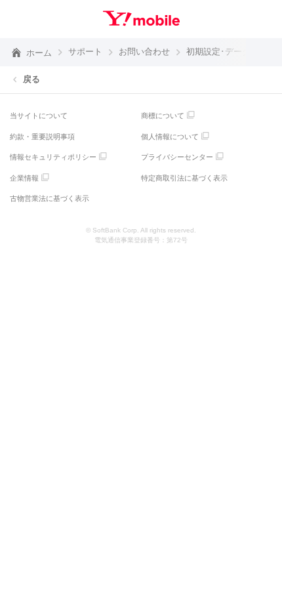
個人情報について (170, 137)
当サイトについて (39, 116)
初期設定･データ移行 (227, 51)
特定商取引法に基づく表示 (184, 178)
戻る (31, 79)
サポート (85, 51)
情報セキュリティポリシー (53, 157)
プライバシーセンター (177, 157)
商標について (162, 116)
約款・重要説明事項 (42, 137)
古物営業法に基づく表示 (49, 198)
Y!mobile (141, 18)
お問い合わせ (144, 51)
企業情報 (24, 178)
